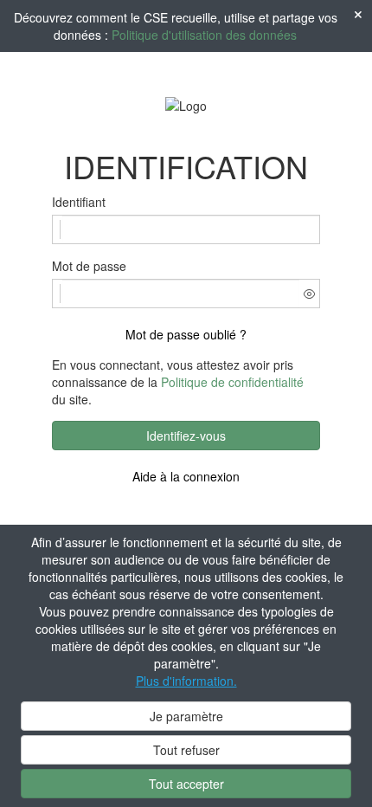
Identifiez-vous (186, 435)
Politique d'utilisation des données (204, 34)
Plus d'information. (186, 680)
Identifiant (79, 201)
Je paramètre (186, 716)
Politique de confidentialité (232, 382)
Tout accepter (186, 783)
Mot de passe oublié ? (186, 334)
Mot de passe (89, 265)
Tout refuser (186, 750)
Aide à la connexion (186, 476)
